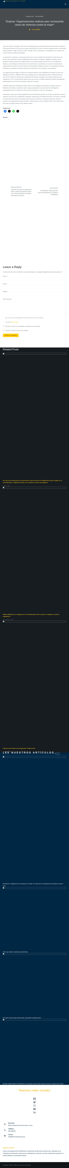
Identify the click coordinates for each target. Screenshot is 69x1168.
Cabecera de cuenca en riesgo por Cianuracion (19, 748)
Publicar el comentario (11, 335)
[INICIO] (29, 29)
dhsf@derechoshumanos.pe (16, 1137)
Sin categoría (39, 16)
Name (5, 276)
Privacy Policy (14, 322)
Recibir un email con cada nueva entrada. (16, 330)
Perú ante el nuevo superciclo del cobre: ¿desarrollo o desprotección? (22, 1017)
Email (5, 284)
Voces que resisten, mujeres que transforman (15, 952)
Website (5, 291)
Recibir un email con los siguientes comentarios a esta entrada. (22, 326)
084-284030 (11, 1131)
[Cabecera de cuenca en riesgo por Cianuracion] (34, 684)
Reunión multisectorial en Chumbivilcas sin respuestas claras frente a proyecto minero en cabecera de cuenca (33, 1083)
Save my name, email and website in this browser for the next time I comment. (24, 317)
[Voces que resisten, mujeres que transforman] (34, 919)
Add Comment (7, 299)
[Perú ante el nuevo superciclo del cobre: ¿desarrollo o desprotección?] (34, 985)
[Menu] (65, 4)
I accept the (11, 322)
